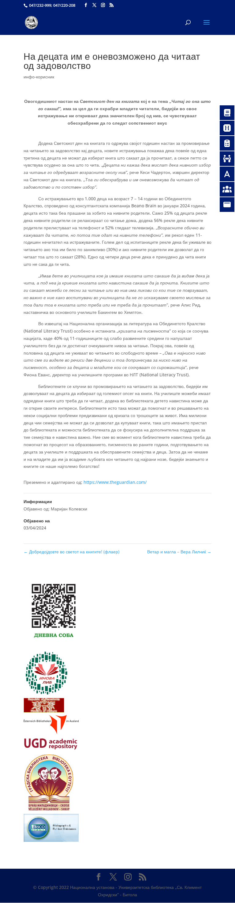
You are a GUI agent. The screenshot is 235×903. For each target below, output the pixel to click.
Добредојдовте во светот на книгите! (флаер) (71, 552)
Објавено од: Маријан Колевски (55, 509)
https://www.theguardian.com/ (115, 482)
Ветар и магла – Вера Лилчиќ (179, 552)
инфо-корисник (39, 77)
